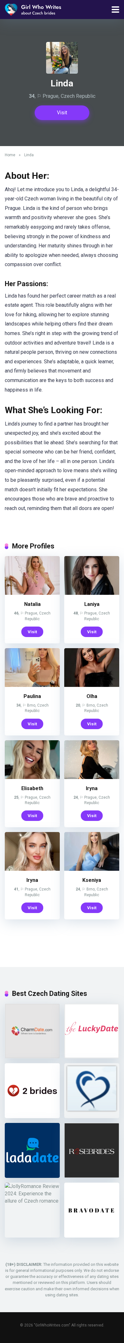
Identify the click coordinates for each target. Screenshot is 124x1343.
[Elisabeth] (32, 777)
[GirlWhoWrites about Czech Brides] (33, 9)
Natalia (32, 604)
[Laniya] (91, 593)
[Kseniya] (91, 869)
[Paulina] (32, 685)
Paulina (32, 696)
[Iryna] (91, 777)
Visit (62, 113)
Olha (91, 696)
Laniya (92, 604)
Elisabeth (32, 788)
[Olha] (91, 685)
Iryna (92, 788)
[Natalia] (32, 593)
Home (10, 155)
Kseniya (91, 880)
